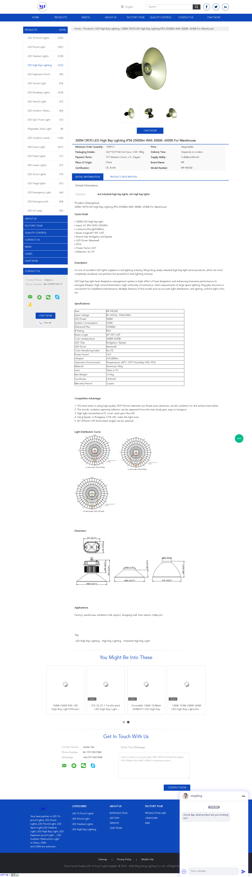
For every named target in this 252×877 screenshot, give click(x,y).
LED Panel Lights (45, 156)
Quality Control (161, 17)
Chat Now (213, 17)
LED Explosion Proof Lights (45, 74)
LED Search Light (45, 101)
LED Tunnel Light (45, 83)
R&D (147, 823)
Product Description (123, 177)
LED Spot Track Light (45, 120)
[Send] (243, 871)
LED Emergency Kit (45, 201)
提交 (13, 875)
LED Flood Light (45, 47)
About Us (111, 17)
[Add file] (184, 871)
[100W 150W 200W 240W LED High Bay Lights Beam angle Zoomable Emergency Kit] (187, 684)
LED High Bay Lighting (45, 65)
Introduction (118, 813)
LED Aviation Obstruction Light (45, 111)
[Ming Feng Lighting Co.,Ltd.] (30, 296)
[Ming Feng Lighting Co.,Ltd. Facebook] (206, 6)
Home (35, 17)
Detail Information (87, 177)
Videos (85, 17)
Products (61, 17)
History (114, 818)
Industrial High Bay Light (137, 641)
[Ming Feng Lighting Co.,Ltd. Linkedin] (225, 6)
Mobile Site (147, 859)
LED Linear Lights (45, 165)
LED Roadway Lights (45, 92)
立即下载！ (5, 875)
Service (114, 823)
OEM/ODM (151, 818)
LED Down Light (45, 147)
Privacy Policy (124, 859)
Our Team (116, 828)
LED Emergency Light (45, 192)
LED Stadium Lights (45, 56)
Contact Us (185, 17)
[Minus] (243, 796)
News (28, 247)
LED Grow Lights (45, 174)
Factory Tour (136, 17)
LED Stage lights (45, 183)
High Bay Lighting (111, 641)
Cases (28, 254)
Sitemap (102, 859)
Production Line (155, 813)
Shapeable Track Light (45, 129)
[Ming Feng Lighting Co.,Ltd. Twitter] (216, 6)
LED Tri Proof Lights (45, 38)
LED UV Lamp (45, 211)
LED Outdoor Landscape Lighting (46, 138)
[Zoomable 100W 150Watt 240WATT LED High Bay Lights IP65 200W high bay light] (146, 684)
